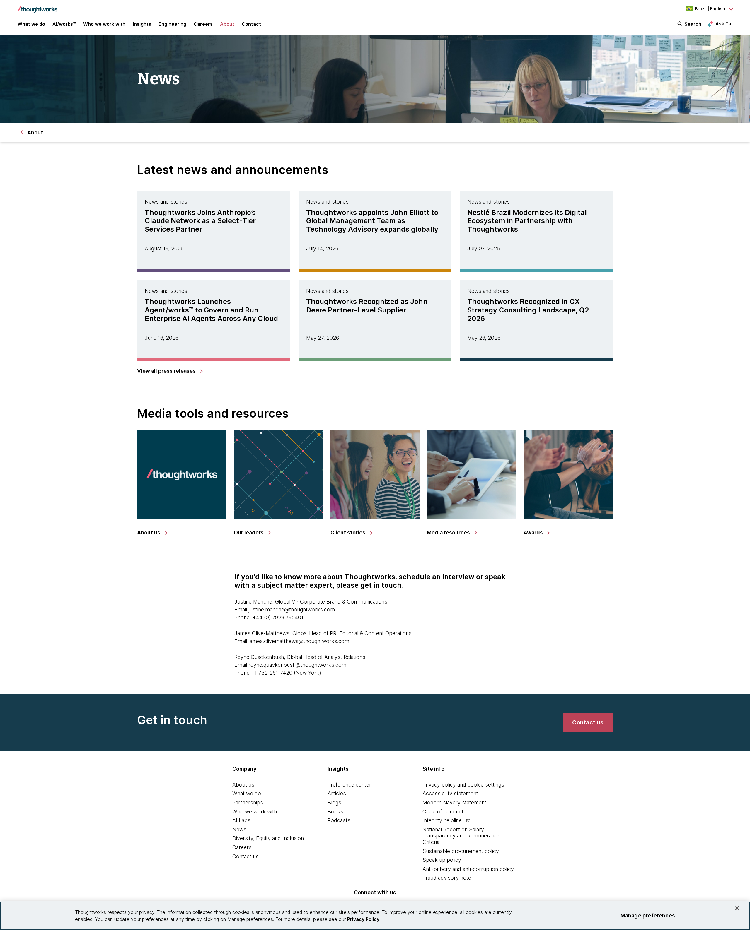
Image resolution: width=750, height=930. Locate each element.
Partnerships (247, 802)
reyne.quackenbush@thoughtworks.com (297, 665)
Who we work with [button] (104, 24)
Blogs (334, 802)
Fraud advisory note (446, 878)
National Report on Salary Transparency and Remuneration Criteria (461, 835)
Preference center (349, 785)
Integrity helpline (442, 820)
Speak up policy (441, 860)
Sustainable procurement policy (460, 851)
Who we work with (254, 811)
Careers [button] (203, 24)
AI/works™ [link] (64, 24)
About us (243, 785)
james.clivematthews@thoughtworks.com (298, 641)
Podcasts (339, 820)
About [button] (227, 24)
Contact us (245, 856)
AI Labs (241, 820)
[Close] (737, 908)
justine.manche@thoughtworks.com (291, 609)
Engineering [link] (172, 24)
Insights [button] (142, 24)
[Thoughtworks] (37, 6)
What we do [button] (31, 24)
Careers (242, 847)
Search (692, 24)
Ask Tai (723, 24)
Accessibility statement (450, 793)
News (239, 829)
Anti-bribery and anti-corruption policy (468, 869)
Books (335, 811)
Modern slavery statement (454, 802)
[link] (169, 371)
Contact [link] (251, 24)
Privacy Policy (363, 919)
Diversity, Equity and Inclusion (268, 838)
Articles (337, 793)
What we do (246, 793)
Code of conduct (442, 811)
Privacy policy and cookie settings (463, 785)
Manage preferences (648, 915)
